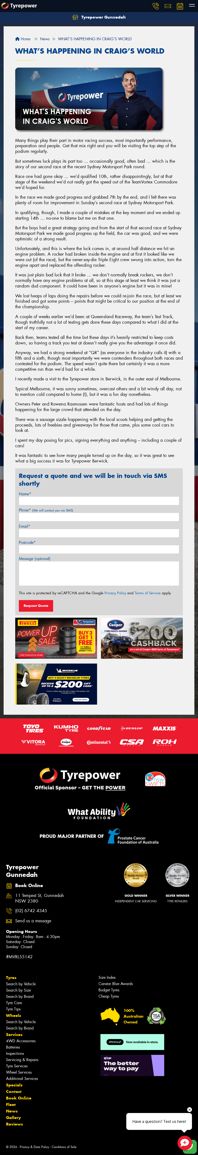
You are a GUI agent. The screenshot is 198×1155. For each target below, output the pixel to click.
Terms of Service (148, 593)
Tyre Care (14, 1002)
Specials (14, 1085)
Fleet (11, 1104)
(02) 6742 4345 (31, 911)
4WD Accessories (20, 1040)
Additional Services (22, 1078)
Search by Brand (20, 996)
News (12, 1111)
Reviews (14, 1124)
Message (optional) (34, 558)
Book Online (18, 1098)
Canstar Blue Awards (116, 983)
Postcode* (27, 542)
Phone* (46, 510)
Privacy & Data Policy (34, 1147)
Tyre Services (17, 1066)
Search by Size (18, 990)
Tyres (11, 977)
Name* (25, 494)
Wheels (13, 1015)
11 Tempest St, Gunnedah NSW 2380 (39, 898)
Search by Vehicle (21, 984)
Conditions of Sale (64, 1147)
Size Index (107, 977)
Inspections (15, 1053)
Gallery (13, 1117)
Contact (13, 1091)
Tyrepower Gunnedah (103, 17)
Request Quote (36, 605)
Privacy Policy (115, 593)
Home (25, 39)
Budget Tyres (109, 990)
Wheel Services (19, 1072)
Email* (24, 526)
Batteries (13, 1047)
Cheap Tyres (109, 996)
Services (14, 1034)
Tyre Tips (13, 1009)
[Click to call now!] (156, 6)
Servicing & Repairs (22, 1059)
